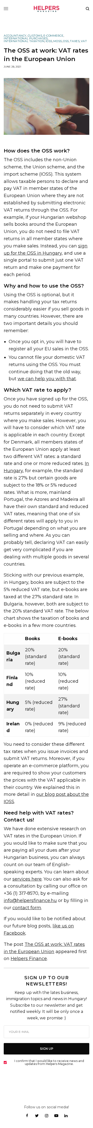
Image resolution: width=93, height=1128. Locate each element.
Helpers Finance (29, 958)
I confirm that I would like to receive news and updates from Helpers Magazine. (49, 1062)
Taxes (75, 41)
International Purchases (26, 38)
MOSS (57, 41)
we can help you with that (47, 378)
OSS (66, 41)
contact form (26, 907)
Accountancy (15, 35)
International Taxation (24, 41)
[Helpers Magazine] (46, 8)
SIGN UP (46, 1049)
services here (27, 879)
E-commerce (53, 35)
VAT (84, 41)
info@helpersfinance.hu (30, 900)
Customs (35, 35)
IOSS (49, 41)
